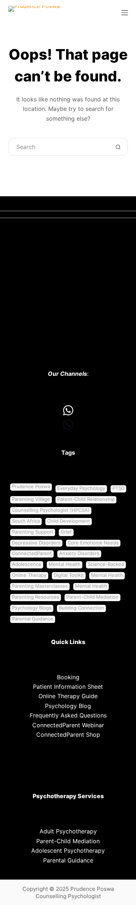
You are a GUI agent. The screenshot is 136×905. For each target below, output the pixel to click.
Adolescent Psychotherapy (68, 850)
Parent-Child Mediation (68, 841)
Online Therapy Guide (68, 696)
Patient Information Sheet (68, 686)
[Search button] (118, 147)
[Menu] (124, 12)
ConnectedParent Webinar (68, 725)
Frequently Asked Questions (68, 715)
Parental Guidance (68, 860)
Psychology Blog (68, 705)
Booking (68, 677)
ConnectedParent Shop (68, 734)
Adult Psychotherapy (68, 831)
